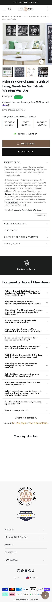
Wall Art (9, 530)
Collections (16, 16)
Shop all (34, 2)
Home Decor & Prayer (16, 537)
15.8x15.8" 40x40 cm (10, 123)
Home (4, 16)
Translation (10, 230)
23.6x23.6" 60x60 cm (42, 123)
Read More (41, 215)
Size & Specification (15, 224)
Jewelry (9, 545)
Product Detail (12, 162)
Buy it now (26, 152)
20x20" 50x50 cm (26, 123)
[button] (45, 595)
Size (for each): (19, 117)
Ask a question (12, 244)
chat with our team (38, 423)
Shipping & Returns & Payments (21, 237)
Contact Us (11, 552)
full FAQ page (19, 423)
